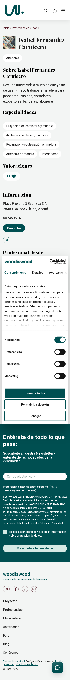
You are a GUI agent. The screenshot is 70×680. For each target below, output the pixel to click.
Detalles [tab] (37, 272)
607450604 (12, 218)
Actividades (11, 627)
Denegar (35, 415)
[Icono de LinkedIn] (26, 590)
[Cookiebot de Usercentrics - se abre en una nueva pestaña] (50, 261)
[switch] (60, 352)
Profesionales (20, 28)
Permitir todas (35, 393)
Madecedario (12, 618)
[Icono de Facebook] (16, 590)
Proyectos (10, 601)
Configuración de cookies (39, 661)
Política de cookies (13, 661)
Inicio (6, 28)
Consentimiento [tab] (15, 272)
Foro (6, 635)
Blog (6, 644)
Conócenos (10, 652)
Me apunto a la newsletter (35, 548)
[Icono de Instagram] (7, 590)
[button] (54, 10)
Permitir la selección (35, 404)
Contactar (14, 228)
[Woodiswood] (14, 11)
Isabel (36, 28)
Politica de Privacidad (51, 523)
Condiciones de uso (27, 664)
